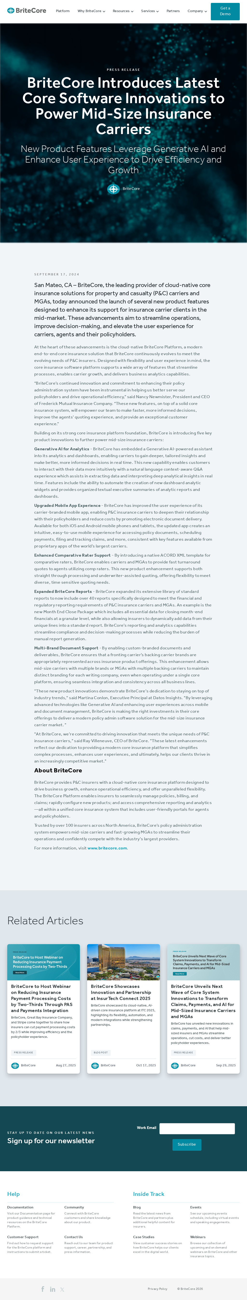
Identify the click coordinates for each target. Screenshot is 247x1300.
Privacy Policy (158, 1289)
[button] (91, 11)
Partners (173, 11)
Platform (63, 11)
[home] (26, 11)
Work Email (146, 1128)
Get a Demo (225, 11)
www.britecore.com (107, 849)
